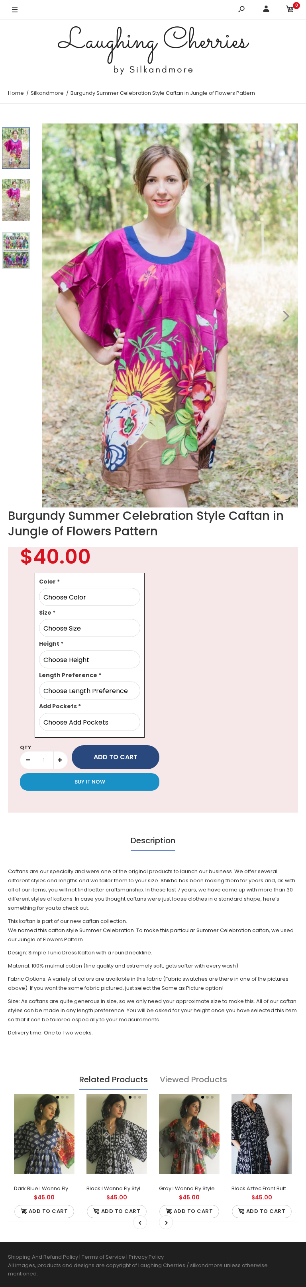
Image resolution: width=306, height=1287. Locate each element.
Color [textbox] (49, 582)
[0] (290, 10)
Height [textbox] (51, 644)
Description (153, 840)
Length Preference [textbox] (70, 675)
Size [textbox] (47, 613)
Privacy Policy (146, 1257)
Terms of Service (104, 1257)
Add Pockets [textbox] (60, 706)
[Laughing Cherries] (153, 51)
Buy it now (90, 782)
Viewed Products (193, 1079)
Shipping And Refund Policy (43, 1257)
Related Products (113, 1079)
